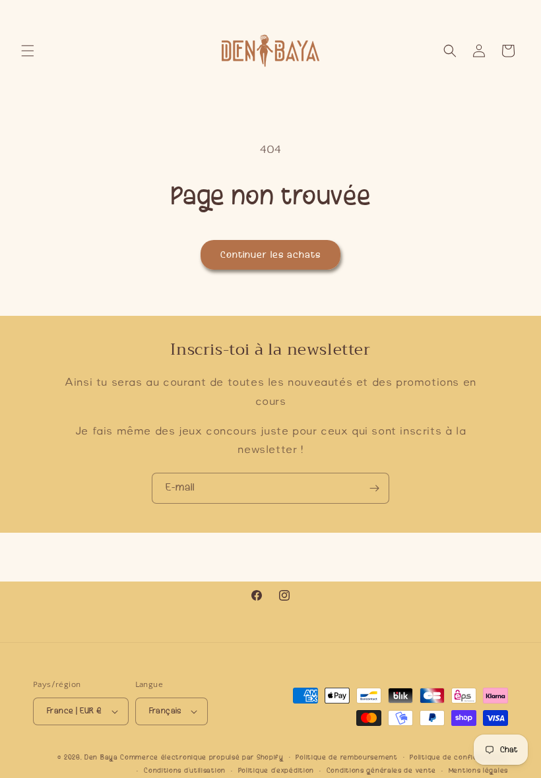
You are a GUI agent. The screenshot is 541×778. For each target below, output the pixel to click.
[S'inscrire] (374, 488)
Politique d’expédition (276, 770)
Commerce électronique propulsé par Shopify (201, 757)
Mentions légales (478, 770)
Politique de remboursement (346, 757)
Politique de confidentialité (459, 757)
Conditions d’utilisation (185, 770)
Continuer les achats (270, 254)
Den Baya (101, 757)
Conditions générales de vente (381, 770)
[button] (27, 50)
